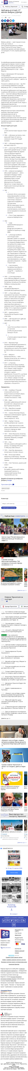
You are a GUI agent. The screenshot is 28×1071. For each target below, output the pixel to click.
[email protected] (14, 1066)
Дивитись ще (22, 590)
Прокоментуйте (7, 485)
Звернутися (18, 935)
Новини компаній (19, 951)
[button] (2, 2)
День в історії (5, 488)
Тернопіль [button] (11, 2)
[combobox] (21, 516)
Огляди (17, 953)
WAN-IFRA (13, 980)
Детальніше (4, 944)
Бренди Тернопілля (11, 606)
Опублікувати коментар (8, 508)
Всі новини (24, 2)
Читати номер (14, 872)
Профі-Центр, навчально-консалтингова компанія (12, 832)
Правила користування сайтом (14, 957)
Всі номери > (14, 914)
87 (9, 18)
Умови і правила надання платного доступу (14, 959)
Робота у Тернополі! (11, 6)
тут (17, 975)
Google (9, 480)
